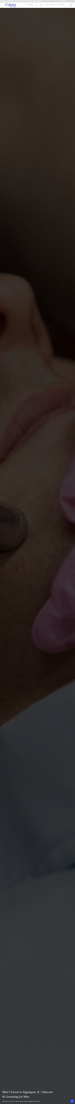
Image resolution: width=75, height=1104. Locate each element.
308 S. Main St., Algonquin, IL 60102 (51, 1)
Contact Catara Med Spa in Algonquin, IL (55, 5)
